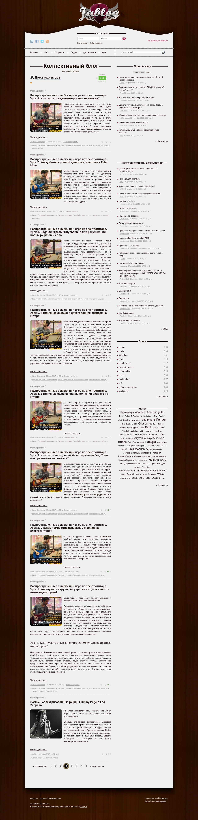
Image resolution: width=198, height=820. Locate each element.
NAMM (148, 431)
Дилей (124, 449)
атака (103, 299)
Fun (123, 424)
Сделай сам (133, 474)
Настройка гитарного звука (131, 263)
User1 (122, 83)
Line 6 (161, 428)
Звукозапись (137, 449)
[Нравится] (106, 142)
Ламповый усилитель (127, 460)
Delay (127, 416)
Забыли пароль (96, 43)
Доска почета (89, 52)
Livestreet (162, 801)
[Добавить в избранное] (102, 142)
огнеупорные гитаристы (130, 464)
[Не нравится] (110, 142)
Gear (134, 424)
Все (63, 71)
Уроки (55, 758)
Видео (74, 52)
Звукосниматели (154, 449)
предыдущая (41, 766)
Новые (68, 71)
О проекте (59, 52)
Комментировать (71, 142)
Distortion (147, 416)
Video (162, 434)
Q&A (104, 52)
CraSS (33, 754)
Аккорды (129, 438)
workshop (123, 355)
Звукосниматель (131, 453)
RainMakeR (124, 294)
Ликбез (154, 460)
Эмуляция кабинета (128, 208)
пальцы (146, 464)
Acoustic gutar (155, 412)
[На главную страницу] (99, 13)
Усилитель (125, 478)
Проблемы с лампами (129, 245)
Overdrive (157, 431)
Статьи (143, 474)
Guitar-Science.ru (38, 142)
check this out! (125, 363)
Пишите (164, 798)
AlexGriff (123, 316)
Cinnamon (123, 110)
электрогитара (94, 145)
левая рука (142, 460)
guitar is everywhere (128, 387)
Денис (122, 258)
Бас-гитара (138, 442)
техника (41, 691)
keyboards (123, 391)
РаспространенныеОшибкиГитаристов (73, 145)
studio (121, 351)
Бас (129, 442)
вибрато (104, 441)
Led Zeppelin (47, 758)
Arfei (121, 93)
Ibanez (161, 424)
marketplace (124, 379)
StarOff (122, 125)
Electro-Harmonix (131, 420)
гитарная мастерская (136, 446)
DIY (155, 415)
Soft (131, 435)
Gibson (143, 423)
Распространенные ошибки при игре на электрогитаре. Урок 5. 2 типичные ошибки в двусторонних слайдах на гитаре (68, 313)
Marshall (125, 431)
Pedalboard (124, 435)
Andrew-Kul (124, 279)
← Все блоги (162, 396)
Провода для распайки (129, 179)
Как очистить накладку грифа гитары (136, 97)
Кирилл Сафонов (99, 598)
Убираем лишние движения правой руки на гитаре (142, 115)
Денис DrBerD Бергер (128, 248)
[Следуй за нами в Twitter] (42, 41)
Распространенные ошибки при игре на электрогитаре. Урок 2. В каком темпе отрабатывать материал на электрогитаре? (68, 527)
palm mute (105, 215)
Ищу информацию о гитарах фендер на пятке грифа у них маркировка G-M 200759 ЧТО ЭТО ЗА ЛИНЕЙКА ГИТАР (142, 273)
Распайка (146, 467)
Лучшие (76, 71)
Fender (161, 419)
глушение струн (51, 691)
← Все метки (161, 485)
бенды (103, 514)
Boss (121, 416)
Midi (141, 431)
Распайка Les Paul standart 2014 (134, 238)
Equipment (148, 419)
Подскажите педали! (128, 216)
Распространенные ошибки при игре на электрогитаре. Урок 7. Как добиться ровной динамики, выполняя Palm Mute (69, 162)
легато (40, 148)
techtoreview (124, 118)
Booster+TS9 (125, 291)
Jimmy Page (37, 758)
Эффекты (158, 477)
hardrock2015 (125, 301)
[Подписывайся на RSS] (47, 41)
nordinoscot (124, 233)
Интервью (146, 453)
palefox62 (123, 286)
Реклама (43, 798)
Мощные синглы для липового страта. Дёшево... (142, 306)
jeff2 (121, 182)
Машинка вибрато (127, 283)
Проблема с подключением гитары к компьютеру (142, 231)
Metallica (134, 431)
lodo (121, 174)
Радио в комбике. (127, 201)
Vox (122, 438)
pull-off (34, 148)
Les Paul (145, 427)
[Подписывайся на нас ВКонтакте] (31, 41)
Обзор (163, 460)
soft (120, 383)
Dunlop (162, 416)
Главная (34, 52)
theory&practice (47, 77)
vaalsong (123, 266)
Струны (152, 474)
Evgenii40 (123, 100)
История (157, 453)
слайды (104, 380)
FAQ (46, 52)
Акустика (140, 438)
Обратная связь (54, 798)
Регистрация (82, 43)
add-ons (122, 375)
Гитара (150, 442)
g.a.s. (121, 359)
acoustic (140, 412)
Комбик (154, 456)
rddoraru (123, 204)
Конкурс (162, 456)
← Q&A (164, 329)
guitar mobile (124, 371)
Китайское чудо (126, 313)
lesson (155, 428)
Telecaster (153, 434)
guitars (122, 347)
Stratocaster (141, 434)
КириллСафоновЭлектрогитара (44, 145)
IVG (121, 135)
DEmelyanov (136, 416)
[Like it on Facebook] (37, 41)
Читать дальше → (38, 137)
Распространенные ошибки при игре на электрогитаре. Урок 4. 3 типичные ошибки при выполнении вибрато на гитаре (69, 393)
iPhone (123, 428)
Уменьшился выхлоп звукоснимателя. (137, 186)
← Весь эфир (161, 141)
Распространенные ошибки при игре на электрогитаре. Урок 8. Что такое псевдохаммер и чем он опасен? (68, 97)
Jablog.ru (83, 806)
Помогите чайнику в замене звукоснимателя (139, 193)
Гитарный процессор (157, 446)
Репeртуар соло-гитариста (131, 223)
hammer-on (105, 145)
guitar (152, 423)
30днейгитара (127, 412)
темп (103, 575)
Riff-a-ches (124, 211)
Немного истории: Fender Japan (133, 122)
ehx (120, 420)
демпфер (36, 218)
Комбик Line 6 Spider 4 (129, 320)
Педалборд (124, 298)
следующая (95, 766)
